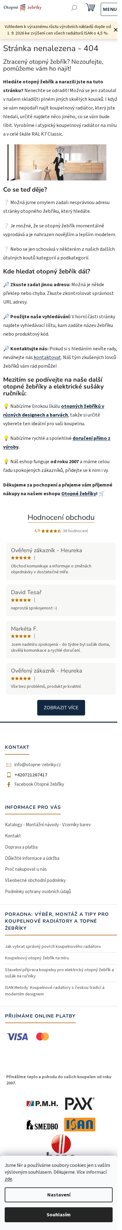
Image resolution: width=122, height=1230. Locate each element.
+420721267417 (30, 774)
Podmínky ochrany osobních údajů (38, 891)
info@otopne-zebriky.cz (37, 765)
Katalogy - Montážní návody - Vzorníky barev (48, 825)
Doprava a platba (21, 847)
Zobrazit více (61, 708)
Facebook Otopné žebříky (39, 784)
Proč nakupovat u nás (26, 869)
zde (8, 1179)
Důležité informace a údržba (32, 858)
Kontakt (13, 836)
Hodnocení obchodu (61, 517)
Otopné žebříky (78, 493)
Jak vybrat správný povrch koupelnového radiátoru (53, 946)
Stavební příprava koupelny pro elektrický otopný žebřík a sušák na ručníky (59, 973)
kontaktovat (47, 357)
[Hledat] (74, 9)
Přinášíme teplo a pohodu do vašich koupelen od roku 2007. (58, 1080)
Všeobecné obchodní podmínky (35, 880)
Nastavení (58, 1194)
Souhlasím (59, 1214)
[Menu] (103, 9)
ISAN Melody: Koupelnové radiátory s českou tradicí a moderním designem (54, 991)
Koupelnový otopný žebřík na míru (37, 958)
